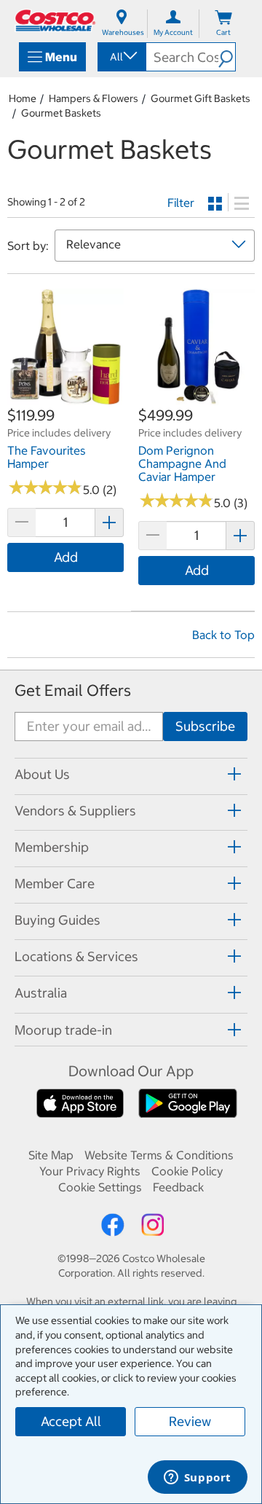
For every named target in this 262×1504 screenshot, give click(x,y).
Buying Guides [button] (57, 920)
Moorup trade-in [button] (63, 1030)
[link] (65, 397)
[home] (55, 20)
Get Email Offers (73, 690)
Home (22, 98)
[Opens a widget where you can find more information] (197, 1478)
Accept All (71, 1421)
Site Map (51, 1155)
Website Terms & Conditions (159, 1155)
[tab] (131, 774)
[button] (226, 57)
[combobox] (120, 57)
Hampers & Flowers (93, 98)
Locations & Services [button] (76, 956)
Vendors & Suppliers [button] (75, 810)
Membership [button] (52, 847)
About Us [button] (42, 774)
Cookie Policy (187, 1171)
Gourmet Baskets (61, 113)
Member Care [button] (55, 883)
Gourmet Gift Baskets (200, 98)
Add (66, 557)
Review (190, 1421)
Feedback (178, 1187)
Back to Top (223, 634)
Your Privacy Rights (89, 1171)
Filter (180, 202)
